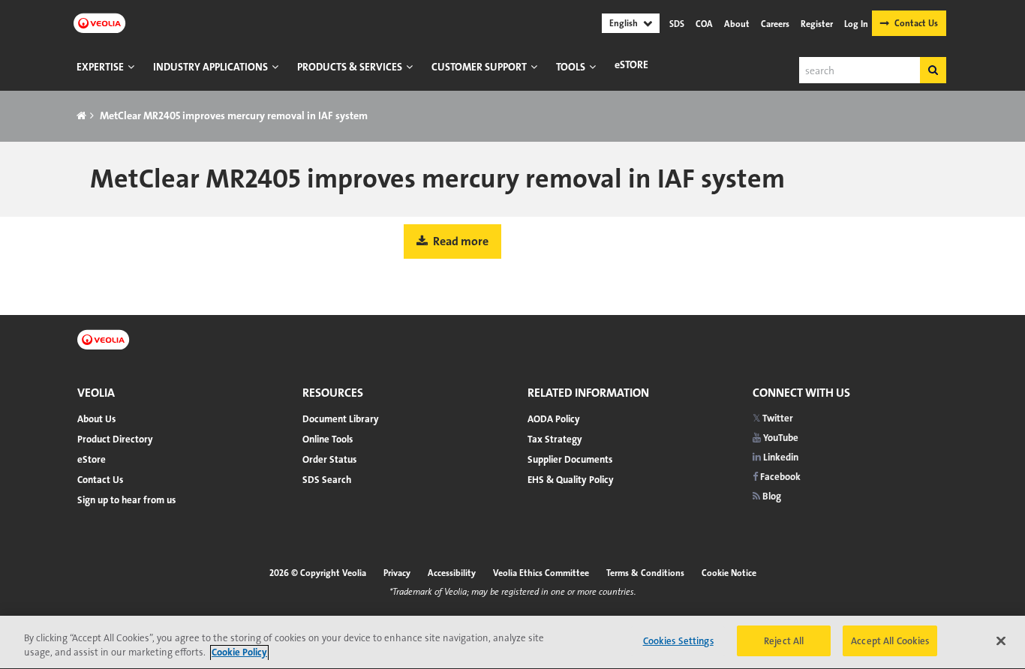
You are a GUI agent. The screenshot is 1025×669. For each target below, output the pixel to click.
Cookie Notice (729, 573)
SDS (676, 24)
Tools (570, 67)
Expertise (100, 67)
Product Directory (115, 439)
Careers (775, 24)
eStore (631, 64)
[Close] (1000, 640)
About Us (96, 418)
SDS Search (326, 479)
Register (817, 24)
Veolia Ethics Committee (541, 573)
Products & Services (349, 67)
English (623, 23)
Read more (459, 241)
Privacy (396, 573)
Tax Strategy (555, 439)
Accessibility (452, 573)
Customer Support (479, 67)
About (737, 24)
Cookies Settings (678, 640)
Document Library (340, 418)
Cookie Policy (239, 652)
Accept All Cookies (890, 640)
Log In (856, 24)
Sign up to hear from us (126, 500)
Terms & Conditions (645, 573)
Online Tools (327, 439)
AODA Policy (554, 418)
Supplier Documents (570, 459)
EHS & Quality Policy (571, 479)
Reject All (784, 640)
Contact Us (916, 23)
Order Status (329, 459)
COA (704, 24)
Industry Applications (210, 67)
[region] (512, 642)
